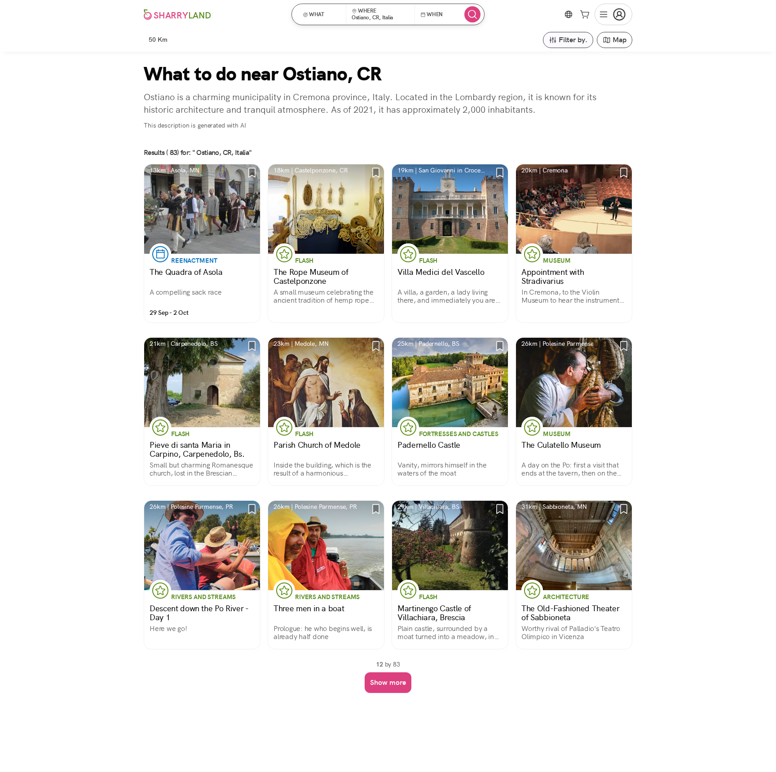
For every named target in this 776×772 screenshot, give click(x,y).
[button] (321, 14)
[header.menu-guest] (613, 14)
